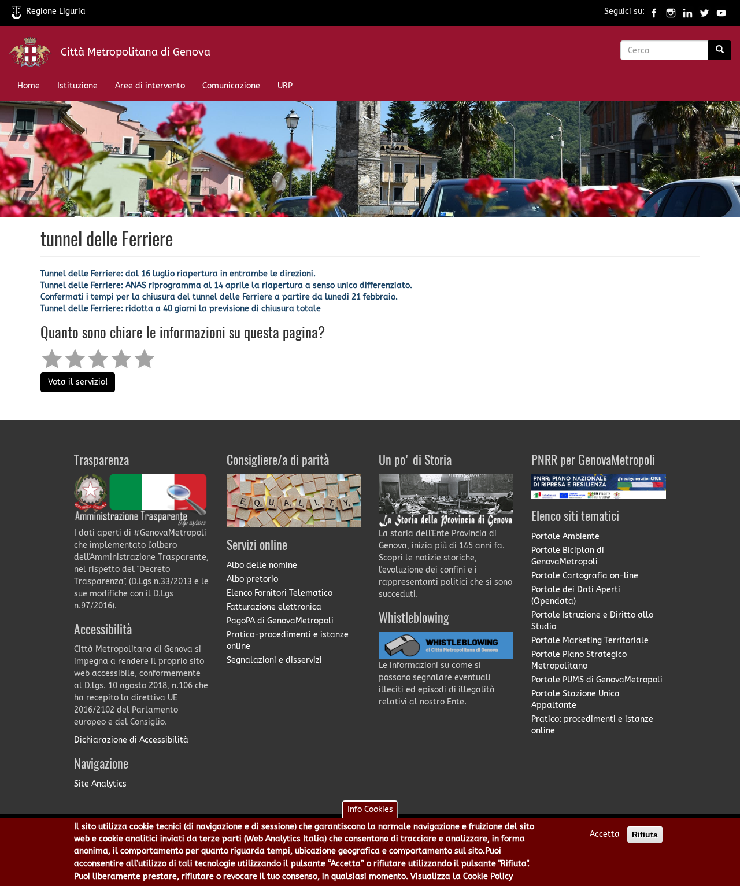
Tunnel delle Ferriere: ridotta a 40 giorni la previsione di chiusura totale (180, 308)
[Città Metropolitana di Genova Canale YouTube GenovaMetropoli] (721, 11)
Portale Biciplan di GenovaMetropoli (567, 556)
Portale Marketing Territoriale (590, 640)
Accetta (605, 834)
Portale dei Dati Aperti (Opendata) (575, 595)
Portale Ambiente (565, 536)
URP (285, 86)
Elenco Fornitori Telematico (279, 593)
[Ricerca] (719, 50)
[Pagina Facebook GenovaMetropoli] (654, 11)
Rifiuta (645, 834)
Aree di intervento (150, 86)
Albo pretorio (252, 579)
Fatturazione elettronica (274, 607)
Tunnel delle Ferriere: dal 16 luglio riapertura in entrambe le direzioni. (178, 274)
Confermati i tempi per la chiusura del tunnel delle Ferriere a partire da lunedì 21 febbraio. (219, 297)
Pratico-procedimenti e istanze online (288, 640)
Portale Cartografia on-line (584, 576)
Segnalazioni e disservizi (274, 660)
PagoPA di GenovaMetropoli (280, 621)
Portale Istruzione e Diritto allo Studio (592, 621)
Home (28, 86)
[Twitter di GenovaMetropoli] (704, 11)
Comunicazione (231, 86)
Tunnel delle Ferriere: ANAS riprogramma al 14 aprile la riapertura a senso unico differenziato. (226, 285)
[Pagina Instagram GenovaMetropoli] (671, 11)
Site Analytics (100, 784)
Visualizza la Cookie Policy (461, 876)
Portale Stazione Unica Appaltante (575, 699)
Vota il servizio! (78, 382)
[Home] (35, 54)
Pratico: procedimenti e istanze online (592, 725)
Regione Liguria (56, 11)
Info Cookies (370, 809)
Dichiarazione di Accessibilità (131, 740)
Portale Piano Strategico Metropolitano (579, 660)
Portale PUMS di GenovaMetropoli (597, 680)
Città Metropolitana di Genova (135, 52)
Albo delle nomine (262, 565)
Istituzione (77, 86)
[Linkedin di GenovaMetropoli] (687, 11)
